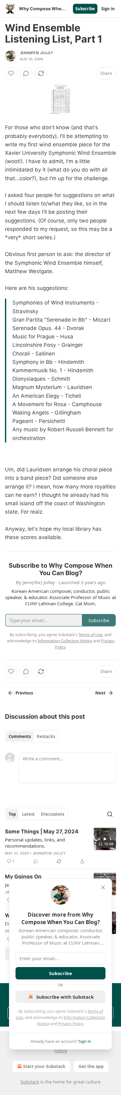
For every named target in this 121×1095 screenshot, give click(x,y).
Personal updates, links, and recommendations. (35, 842)
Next (100, 693)
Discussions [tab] (52, 814)
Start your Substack (44, 1066)
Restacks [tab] (46, 736)
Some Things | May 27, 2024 (41, 831)
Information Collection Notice (65, 641)
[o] (105, 839)
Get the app (91, 1066)
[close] (103, 887)
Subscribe (85, 8)
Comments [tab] (20, 736)
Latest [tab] (28, 814)
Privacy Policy (70, 1023)
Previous (24, 693)
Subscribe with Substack (65, 997)
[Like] (11, 73)
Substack (29, 1082)
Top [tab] (12, 814)
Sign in (108, 8)
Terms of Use (90, 634)
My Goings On (23, 876)
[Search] (110, 814)
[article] (60, 846)
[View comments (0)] (26, 73)
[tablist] (32, 736)
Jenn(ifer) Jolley (36, 53)
